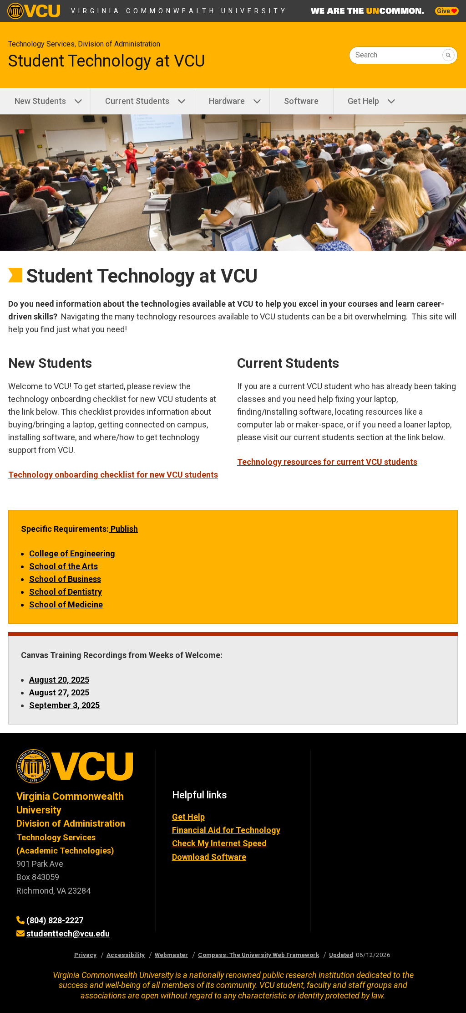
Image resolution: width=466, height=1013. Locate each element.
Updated (341, 954)
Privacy (85, 954)
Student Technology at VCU (106, 61)
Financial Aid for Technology (226, 830)
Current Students (137, 101)
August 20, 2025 (59, 679)
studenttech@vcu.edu (68, 933)
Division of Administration (70, 823)
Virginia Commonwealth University (179, 11)
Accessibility (125, 954)
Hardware (227, 101)
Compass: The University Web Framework (258, 954)
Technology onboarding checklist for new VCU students (113, 474)
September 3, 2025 (64, 705)
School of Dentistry (65, 591)
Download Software (209, 857)
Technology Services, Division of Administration (84, 44)
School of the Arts (63, 566)
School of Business (65, 579)
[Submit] (448, 55)
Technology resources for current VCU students (327, 462)
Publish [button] (123, 529)
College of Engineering (72, 553)
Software (301, 101)
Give (444, 11)
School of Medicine (66, 604)
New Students (40, 101)
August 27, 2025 (59, 692)
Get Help (363, 101)
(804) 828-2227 (54, 920)
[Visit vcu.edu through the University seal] (77, 769)
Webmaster (171, 954)
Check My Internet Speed (219, 843)
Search (366, 55)
